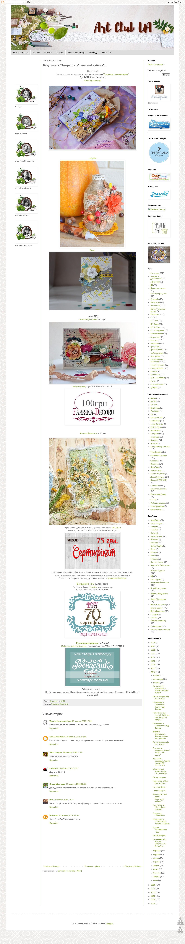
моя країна (155, 356)
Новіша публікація (51, 866)
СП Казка (154, 324)
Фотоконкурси (156, 334)
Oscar (153, 549)
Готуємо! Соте (159, 787)
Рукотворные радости (87, 643)
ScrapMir (154, 443)
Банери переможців (76, 52)
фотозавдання (156, 384)
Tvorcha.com (156, 452)
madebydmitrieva (57, 737)
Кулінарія (154, 299)
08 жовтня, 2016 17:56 (82, 721)
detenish (154, 559)
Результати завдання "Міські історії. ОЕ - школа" (161, 751)
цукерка (153, 387)
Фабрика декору (157, 503)
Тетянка (154, 617)
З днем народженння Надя (160, 829)
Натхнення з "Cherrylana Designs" (159, 807)
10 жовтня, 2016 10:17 (68, 768)
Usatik (153, 556)
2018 (153, 665)
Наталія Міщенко (158, 604)
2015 (153, 885)
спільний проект (157, 378)
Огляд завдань (159, 777)
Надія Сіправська (158, 599)
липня (156, 858)
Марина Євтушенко (159, 594)
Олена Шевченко (57, 784)
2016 (153, 672)
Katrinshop (155, 421)
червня (156, 862)
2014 (153, 888)
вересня (157, 851)
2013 (153, 892)
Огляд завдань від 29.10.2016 (161, 697)
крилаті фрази (156, 350)
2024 (153, 642)
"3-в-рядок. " (116, 74)
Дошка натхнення (158, 288)
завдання (154, 343)
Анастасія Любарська (159, 565)
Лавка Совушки (157, 477)
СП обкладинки (157, 330)
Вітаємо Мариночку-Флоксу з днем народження (160, 735)
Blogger (109, 924)
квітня (156, 869)
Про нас (36, 52)
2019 (153, 661)
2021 (153, 653)
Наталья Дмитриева (88, 319)
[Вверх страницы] (180, 924)
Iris (151, 414)
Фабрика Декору (79, 387)
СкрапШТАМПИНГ (158, 480)
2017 (153, 668)
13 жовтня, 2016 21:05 (69, 815)
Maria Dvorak (156, 536)
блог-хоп (154, 340)
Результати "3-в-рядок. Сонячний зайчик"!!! (160, 797)
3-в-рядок (55, 704)
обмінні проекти (157, 365)
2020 (153, 657)
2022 (153, 650)
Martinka (154, 539)
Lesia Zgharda (156, 424)
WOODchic (116, 528)
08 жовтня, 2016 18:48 (76, 737)
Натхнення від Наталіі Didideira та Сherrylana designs (161, 716)
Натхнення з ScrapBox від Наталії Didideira (161, 821)
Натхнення (155, 306)
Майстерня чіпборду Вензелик (73, 646)
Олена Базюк (156, 608)
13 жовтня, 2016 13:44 (64, 800)
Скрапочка (155, 485)
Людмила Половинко (159, 583)
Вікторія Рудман (157, 571)
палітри (153, 371)
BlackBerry (155, 520)
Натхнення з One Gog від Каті (160, 782)
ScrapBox (93, 587)
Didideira (154, 527)
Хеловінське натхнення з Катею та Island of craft (160, 689)
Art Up (153, 401)
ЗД (151, 576)
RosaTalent (155, 430)
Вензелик (154, 464)
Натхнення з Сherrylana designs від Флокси (158, 705)
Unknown (53, 815)
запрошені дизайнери (160, 629)
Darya (92, 250)
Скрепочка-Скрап (158, 494)
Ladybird (92, 158)
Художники (155, 337)
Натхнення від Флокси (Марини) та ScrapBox (159, 842)
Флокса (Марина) (158, 621)
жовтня (156, 683)
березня (157, 873)
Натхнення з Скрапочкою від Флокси (161, 725)
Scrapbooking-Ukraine (160, 446)
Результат (64, 704)
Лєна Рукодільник (158, 588)
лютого (156, 877)
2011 (153, 900)
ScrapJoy (154, 440)
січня (155, 880)
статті (152, 381)
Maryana (154, 543)
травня (156, 865)
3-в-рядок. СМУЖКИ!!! (159, 814)
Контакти (48, 52)
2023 (153, 646)
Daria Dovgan (55, 752)
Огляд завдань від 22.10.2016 (161, 743)
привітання (155, 375)
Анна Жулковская (92, 80)
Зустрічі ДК (106, 52)
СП (151, 317)
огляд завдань (156, 368)
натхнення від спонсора (156, 360)
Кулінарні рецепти (158, 294)
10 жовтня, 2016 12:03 (76, 784)
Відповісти (54, 728)
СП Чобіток (155, 327)
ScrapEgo (154, 437)
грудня (156, 675)
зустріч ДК (154, 346)
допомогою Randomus (116, 578)
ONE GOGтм (156, 427)
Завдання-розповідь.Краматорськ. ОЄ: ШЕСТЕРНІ (161, 761)
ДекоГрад (154, 467)
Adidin (153, 398)
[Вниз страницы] (180, 933)
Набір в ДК (155, 302)
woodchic (154, 461)
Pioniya (153, 552)
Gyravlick (154, 533)
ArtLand (153, 405)
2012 (153, 896)
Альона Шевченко (88, 433)
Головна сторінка (20, 52)
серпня (156, 854)
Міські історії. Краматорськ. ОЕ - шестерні (160, 771)
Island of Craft (156, 417)
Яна (51, 800)
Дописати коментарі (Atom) (70, 871)
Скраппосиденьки (158, 489)
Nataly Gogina (156, 546)
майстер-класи (157, 353)
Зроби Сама (155, 470)
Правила (59, 52)
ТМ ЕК (153, 500)
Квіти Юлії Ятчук (157, 474)
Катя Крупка (155, 579)
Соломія (154, 614)
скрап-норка (155, 509)
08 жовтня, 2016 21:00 (72, 752)
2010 (153, 903)
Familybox (154, 411)
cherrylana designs (158, 455)
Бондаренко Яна (85, 584)
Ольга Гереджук (157, 611)
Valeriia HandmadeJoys (60, 721)
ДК (151, 285)
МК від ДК (93, 52)
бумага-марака (157, 506)
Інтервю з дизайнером (155, 277)
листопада (158, 679)
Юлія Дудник (156, 626)
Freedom (154, 530)
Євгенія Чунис (156, 562)
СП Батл (154, 321)
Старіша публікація (133, 866)
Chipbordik (155, 408)
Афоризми (155, 282)
